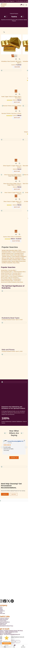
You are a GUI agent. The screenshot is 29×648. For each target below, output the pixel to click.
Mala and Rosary (8, 349)
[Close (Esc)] (17, 641)
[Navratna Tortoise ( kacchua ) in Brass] (11, 105)
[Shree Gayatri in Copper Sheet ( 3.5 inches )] (11, 148)
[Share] (12, 641)
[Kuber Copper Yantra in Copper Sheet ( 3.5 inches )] (11, 79)
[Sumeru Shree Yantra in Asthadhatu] (11, 219)
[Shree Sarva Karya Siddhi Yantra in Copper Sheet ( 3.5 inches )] (11, 175)
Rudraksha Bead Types (10, 318)
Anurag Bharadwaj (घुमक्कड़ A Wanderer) (15, 441)
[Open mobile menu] (26, 5)
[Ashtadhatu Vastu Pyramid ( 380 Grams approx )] (11, 44)
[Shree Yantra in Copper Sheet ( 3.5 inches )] (11, 193)
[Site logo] (5, 4)
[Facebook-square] (5, 601)
